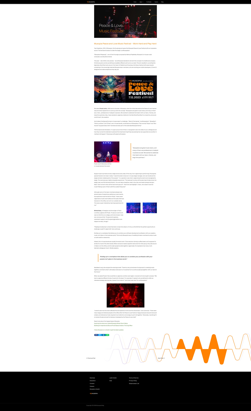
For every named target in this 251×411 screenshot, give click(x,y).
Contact (92, 383)
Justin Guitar (113, 378)
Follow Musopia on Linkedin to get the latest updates (108, 330)
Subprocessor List (134, 383)
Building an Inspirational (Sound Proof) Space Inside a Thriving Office (113, 325)
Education (93, 380)
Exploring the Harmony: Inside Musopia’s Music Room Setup (111, 323)
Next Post (161, 358)
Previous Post (90, 358)
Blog (162, 2)
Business (92, 378)
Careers (156, 2)
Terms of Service (134, 378)
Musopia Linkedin (95, 389)
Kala (110, 380)
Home (135, 2)
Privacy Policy (133, 380)
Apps (141, 2)
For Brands (148, 2)
